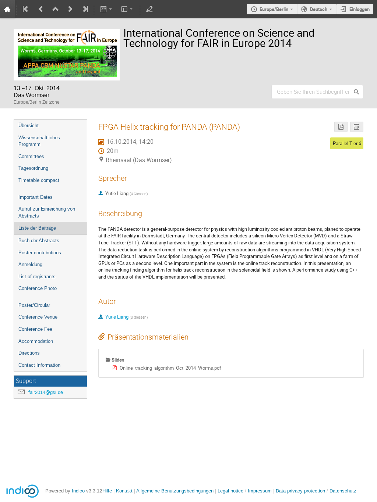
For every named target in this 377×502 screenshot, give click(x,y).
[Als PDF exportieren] (341, 127)
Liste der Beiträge (37, 228)
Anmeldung (30, 264)
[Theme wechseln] (127, 9)
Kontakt (124, 491)
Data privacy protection (301, 491)
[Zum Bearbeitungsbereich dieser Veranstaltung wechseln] (149, 9)
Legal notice (231, 491)
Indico (78, 491)
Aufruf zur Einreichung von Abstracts (46, 212)
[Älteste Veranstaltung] (26, 9)
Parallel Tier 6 (347, 143)
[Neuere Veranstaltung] (70, 9)
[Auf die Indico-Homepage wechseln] (7, 9)
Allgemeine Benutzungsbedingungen (175, 491)
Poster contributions (39, 252)
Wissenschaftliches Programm (39, 141)
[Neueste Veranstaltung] (84, 9)
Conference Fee (35, 329)
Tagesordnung (33, 168)
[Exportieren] (106, 9)
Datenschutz (343, 491)
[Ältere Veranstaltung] (41, 9)
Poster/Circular (34, 305)
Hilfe (107, 491)
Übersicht (28, 125)
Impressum (260, 491)
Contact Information (39, 365)
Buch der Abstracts (38, 240)
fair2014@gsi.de (45, 392)
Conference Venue (37, 317)
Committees (31, 156)
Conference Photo (37, 288)
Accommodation (35, 341)
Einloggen (359, 9)
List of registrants (37, 276)
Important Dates (35, 197)
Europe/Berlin (274, 9)
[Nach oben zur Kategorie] (55, 9)
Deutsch (318, 9)
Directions (29, 353)
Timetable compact (38, 180)
